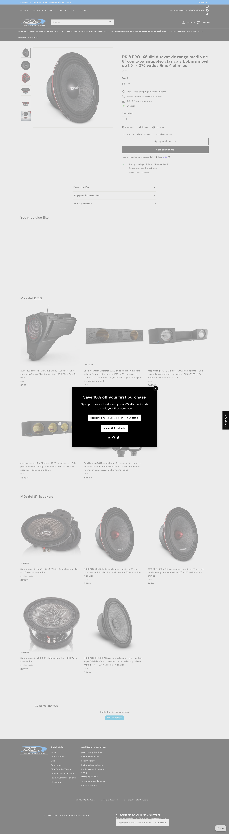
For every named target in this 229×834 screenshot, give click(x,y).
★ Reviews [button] (225, 420)
